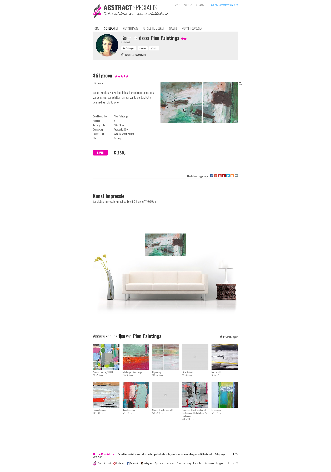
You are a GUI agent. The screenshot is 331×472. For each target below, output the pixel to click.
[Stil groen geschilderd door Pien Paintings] (199, 103)
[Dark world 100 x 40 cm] (225, 346)
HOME (96, 28)
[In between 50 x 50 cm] (225, 384)
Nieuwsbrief (198, 463)
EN (237, 454)
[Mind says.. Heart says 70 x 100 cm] (137, 346)
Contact (107, 463)
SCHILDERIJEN (111, 28)
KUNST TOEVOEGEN (192, 28)
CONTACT (188, 5)
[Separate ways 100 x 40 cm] (108, 384)
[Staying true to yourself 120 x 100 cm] (167, 384)
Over (100, 463)
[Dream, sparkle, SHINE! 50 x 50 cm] (108, 346)
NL (234, 454)
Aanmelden (209, 463)
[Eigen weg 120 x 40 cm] (167, 346)
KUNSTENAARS (130, 28)
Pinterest (120, 463)
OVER (177, 5)
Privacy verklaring (184, 463)
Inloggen (219, 463)
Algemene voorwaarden (164, 463)
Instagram (148, 463)
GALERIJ (173, 28)
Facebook (134, 463)
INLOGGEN (200, 5)
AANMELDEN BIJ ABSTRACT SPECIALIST (223, 5)
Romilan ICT (233, 463)
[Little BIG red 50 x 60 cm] (197, 346)
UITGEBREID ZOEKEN (153, 28)
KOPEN (100, 152)
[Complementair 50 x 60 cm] (137, 384)
